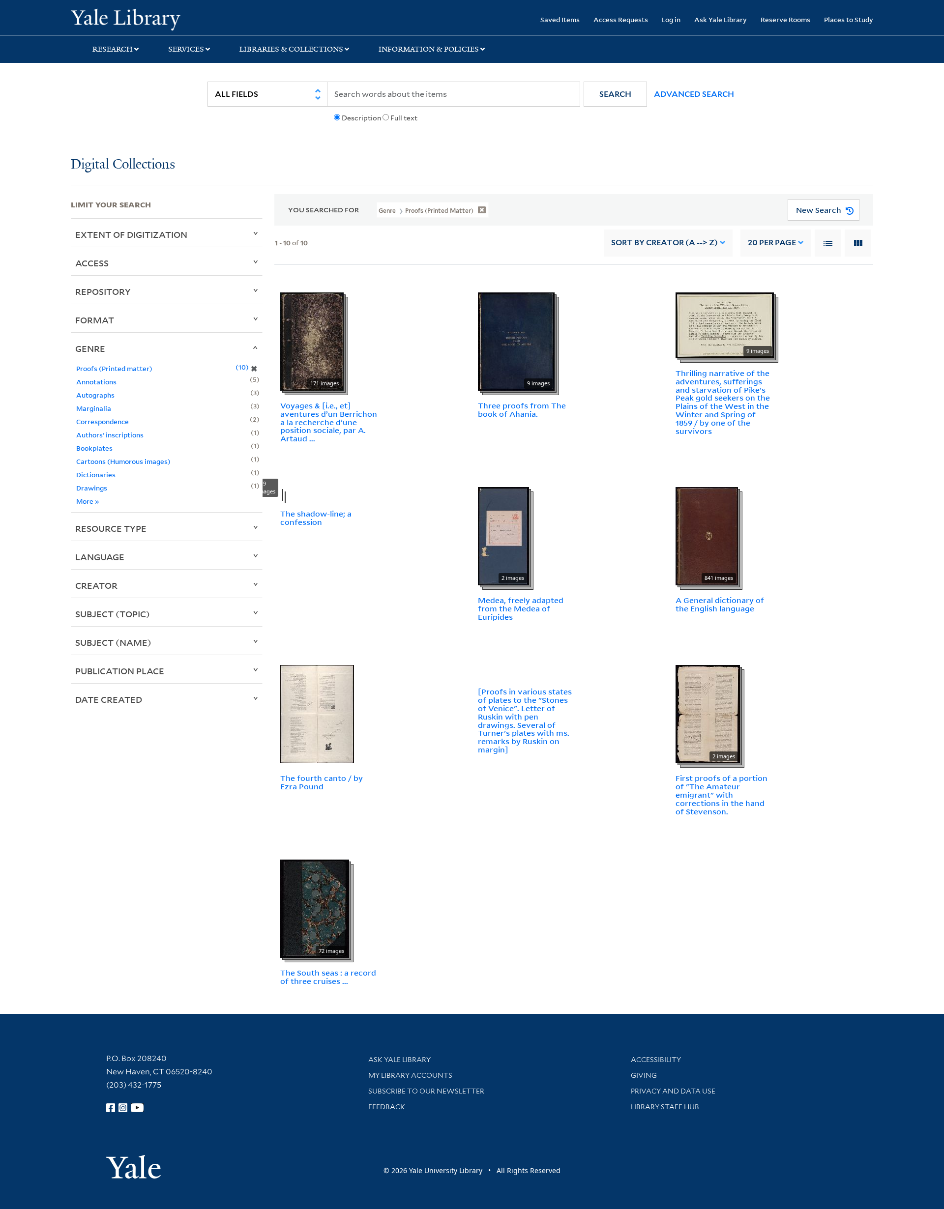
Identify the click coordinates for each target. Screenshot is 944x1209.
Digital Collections (123, 165)
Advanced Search (694, 94)
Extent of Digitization (131, 234)
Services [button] (186, 49)
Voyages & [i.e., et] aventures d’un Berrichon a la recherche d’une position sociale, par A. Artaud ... (328, 422)
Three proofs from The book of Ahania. (522, 410)
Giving (644, 1075)
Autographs (95, 395)
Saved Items (560, 19)
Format (94, 320)
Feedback (386, 1107)
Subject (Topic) (112, 614)
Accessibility (656, 1060)
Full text (403, 118)
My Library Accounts (410, 1075)
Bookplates (94, 448)
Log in (671, 19)
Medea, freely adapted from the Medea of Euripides (520, 608)
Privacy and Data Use (673, 1091)
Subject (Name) (113, 642)
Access (92, 263)
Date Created (108, 699)
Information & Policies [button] (429, 49)
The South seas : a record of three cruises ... (328, 977)
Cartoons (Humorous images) (123, 461)
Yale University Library (131, 18)
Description (361, 118)
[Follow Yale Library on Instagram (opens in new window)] (122, 1107)
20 (772, 242)
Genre (90, 348)
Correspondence (102, 421)
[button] (615, 94)
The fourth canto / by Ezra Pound (321, 782)
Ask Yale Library (720, 19)
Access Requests (620, 19)
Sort (664, 242)
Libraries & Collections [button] (291, 49)
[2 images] (503, 535)
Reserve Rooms (785, 19)
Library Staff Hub (665, 1107)
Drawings (91, 487)
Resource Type (111, 528)
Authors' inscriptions (110, 434)
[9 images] (516, 340)
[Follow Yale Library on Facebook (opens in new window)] (110, 1107)
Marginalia (93, 408)
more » (87, 501)
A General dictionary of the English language (720, 604)
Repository (103, 291)
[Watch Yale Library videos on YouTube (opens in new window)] (137, 1107)
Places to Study (848, 19)
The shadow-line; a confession (316, 518)
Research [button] (112, 49)
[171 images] (312, 340)
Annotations (96, 381)
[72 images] (314, 908)
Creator (96, 585)
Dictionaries (96, 474)
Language (99, 557)
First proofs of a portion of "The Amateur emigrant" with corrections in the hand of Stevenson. (721, 794)
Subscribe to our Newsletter (426, 1091)
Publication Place (119, 671)
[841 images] (707, 535)
